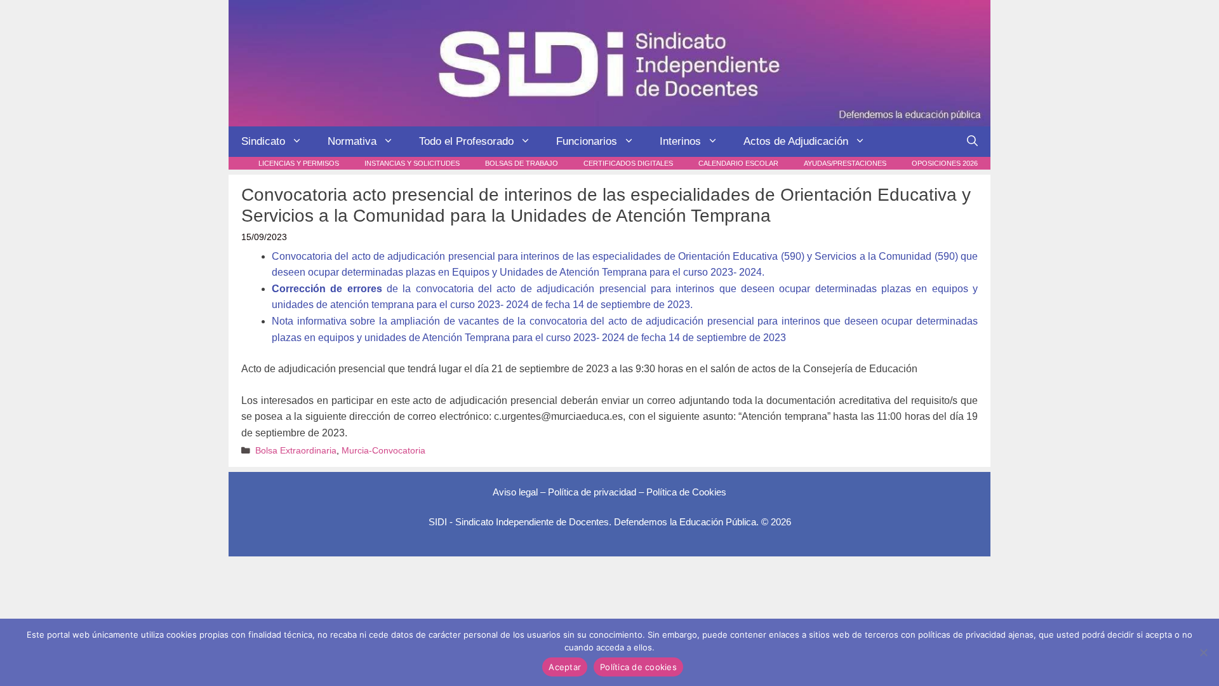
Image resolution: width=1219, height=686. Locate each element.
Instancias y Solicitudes (412, 163)
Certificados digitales (628, 163)
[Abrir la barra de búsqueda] (972, 141)
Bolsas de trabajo (521, 163)
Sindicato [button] (263, 141)
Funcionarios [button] (586, 141)
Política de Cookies (686, 492)
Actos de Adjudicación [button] (795, 141)
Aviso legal (515, 492)
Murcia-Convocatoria (383, 450)
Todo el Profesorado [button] (466, 141)
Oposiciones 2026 (945, 163)
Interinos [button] (680, 141)
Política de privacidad (592, 492)
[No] (1203, 652)
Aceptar (565, 667)
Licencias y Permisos (298, 163)
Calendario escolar (738, 163)
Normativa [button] (352, 141)
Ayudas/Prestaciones (845, 163)
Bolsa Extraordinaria (295, 450)
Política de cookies (638, 667)
